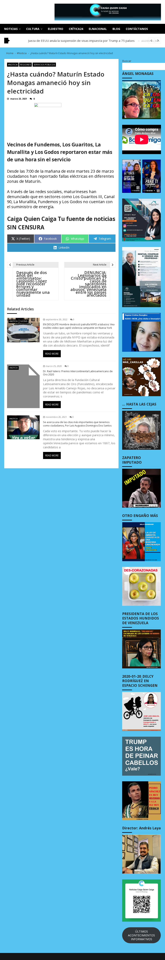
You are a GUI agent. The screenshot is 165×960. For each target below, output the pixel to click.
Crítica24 (76, 29)
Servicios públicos (44, 64)
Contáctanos (137, 29)
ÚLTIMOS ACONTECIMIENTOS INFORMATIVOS (141, 935)
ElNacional (98, 29)
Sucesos (23, 321)
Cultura (32, 29)
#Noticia (13, 64)
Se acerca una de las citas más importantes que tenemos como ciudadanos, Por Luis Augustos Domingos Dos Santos (77, 424)
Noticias (11, 29)
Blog (116, 29)
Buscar (126, 61)
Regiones (25, 64)
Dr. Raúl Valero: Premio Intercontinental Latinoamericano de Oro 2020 (78, 373)
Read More (52, 353)
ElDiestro (55, 29)
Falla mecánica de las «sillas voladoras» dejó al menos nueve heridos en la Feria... (83, 41)
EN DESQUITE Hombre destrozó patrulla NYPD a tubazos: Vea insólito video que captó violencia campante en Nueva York (78, 326)
